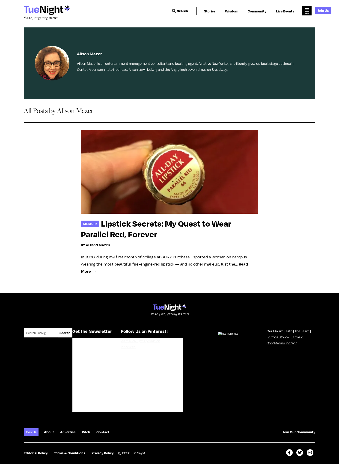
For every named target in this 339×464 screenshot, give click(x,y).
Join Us (323, 10)
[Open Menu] (307, 10)
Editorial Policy (278, 337)
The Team (301, 331)
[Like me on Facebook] (289, 452)
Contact (290, 343)
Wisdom (231, 11)
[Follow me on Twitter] (299, 452)
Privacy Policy (103, 453)
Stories (210, 11)
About (49, 432)
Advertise (68, 432)
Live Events (285, 11)
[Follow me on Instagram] (310, 452)
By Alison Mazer (96, 245)
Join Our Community (299, 432)
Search (182, 11)
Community (257, 11)
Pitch (86, 432)
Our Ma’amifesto (279, 331)
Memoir (90, 224)
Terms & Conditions (69, 453)
